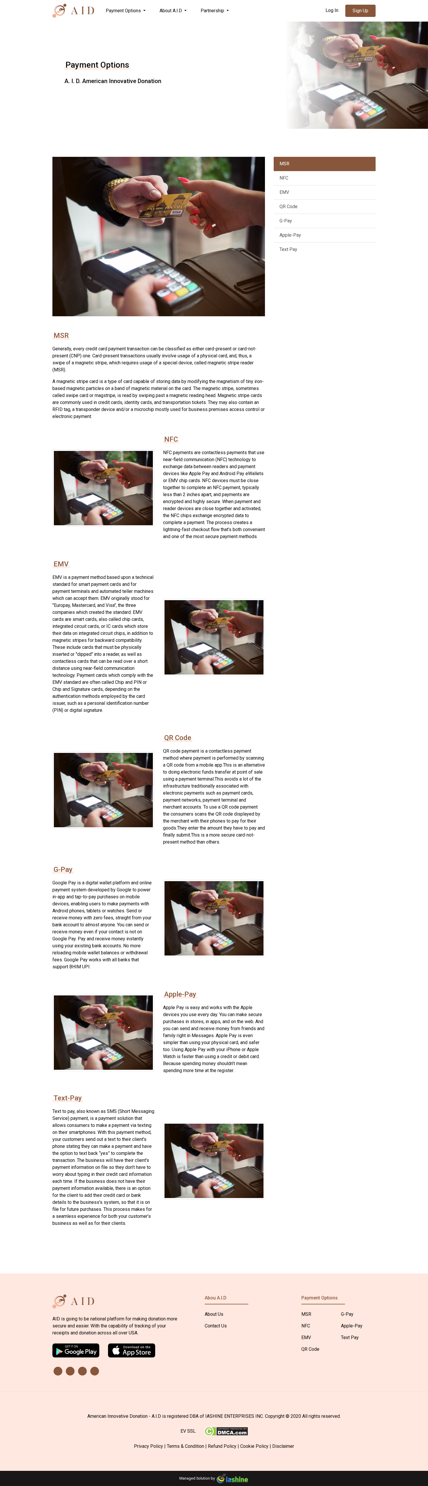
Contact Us (216, 1326)
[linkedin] (58, 1371)
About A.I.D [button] (171, 10)
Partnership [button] (213, 10)
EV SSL (188, 1431)
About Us (214, 1314)
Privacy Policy (148, 1446)
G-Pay (286, 221)
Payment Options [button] (124, 10)
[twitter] (70, 1371)
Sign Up (360, 10)
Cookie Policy (254, 1446)
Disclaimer (283, 1446)
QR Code (289, 206)
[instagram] (94, 1371)
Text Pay (288, 249)
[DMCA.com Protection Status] (226, 1431)
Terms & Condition (185, 1446)
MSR (284, 163)
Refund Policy (222, 1446)
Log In (332, 10)
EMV (284, 192)
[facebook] (82, 1371)
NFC (284, 178)
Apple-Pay (290, 235)
